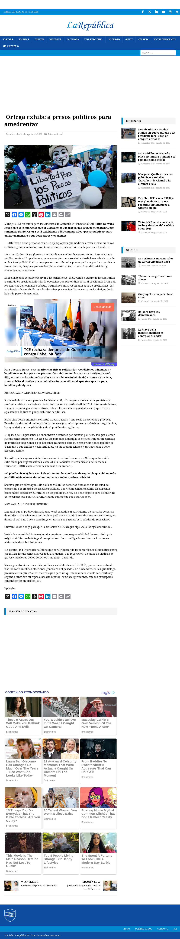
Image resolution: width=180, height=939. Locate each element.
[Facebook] (143, 12)
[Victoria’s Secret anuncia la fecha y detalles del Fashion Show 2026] (128, 226)
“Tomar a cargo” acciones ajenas (155, 278)
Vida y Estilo (11, 46)
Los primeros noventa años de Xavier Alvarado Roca (155, 260)
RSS (175, 929)
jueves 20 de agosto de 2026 (154, 319)
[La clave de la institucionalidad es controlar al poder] (128, 333)
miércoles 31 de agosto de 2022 (25, 134)
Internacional (93, 39)
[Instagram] (170, 12)
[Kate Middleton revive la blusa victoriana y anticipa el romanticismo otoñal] (128, 157)
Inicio (126, 929)
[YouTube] (163, 12)
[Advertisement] (90, 82)
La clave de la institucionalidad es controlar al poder (150, 333)
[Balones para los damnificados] (128, 315)
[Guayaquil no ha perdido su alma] (128, 298)
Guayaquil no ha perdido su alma (155, 295)
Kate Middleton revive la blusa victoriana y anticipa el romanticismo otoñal (156, 156)
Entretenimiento (165, 39)
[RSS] (177, 12)
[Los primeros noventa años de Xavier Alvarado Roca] (128, 262)
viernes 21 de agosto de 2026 (154, 283)
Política (24, 39)
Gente (129, 39)
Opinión (39, 39)
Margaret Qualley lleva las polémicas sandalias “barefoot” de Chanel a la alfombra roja (155, 179)
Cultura (143, 39)
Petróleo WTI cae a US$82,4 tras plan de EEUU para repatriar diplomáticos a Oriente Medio (155, 202)
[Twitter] (149, 12)
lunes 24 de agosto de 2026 (153, 266)
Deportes (55, 39)
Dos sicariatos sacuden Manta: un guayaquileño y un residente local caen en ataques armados (156, 134)
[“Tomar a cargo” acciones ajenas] (128, 280)
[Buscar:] (158, 52)
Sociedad (114, 39)
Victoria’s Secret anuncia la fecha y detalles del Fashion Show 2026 (156, 225)
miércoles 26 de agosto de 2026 (155, 143)
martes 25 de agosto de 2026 (154, 212)
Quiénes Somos (143, 929)
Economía (73, 39)
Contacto (162, 929)
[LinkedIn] (156, 12)
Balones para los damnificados (149, 313)
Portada (8, 39)
